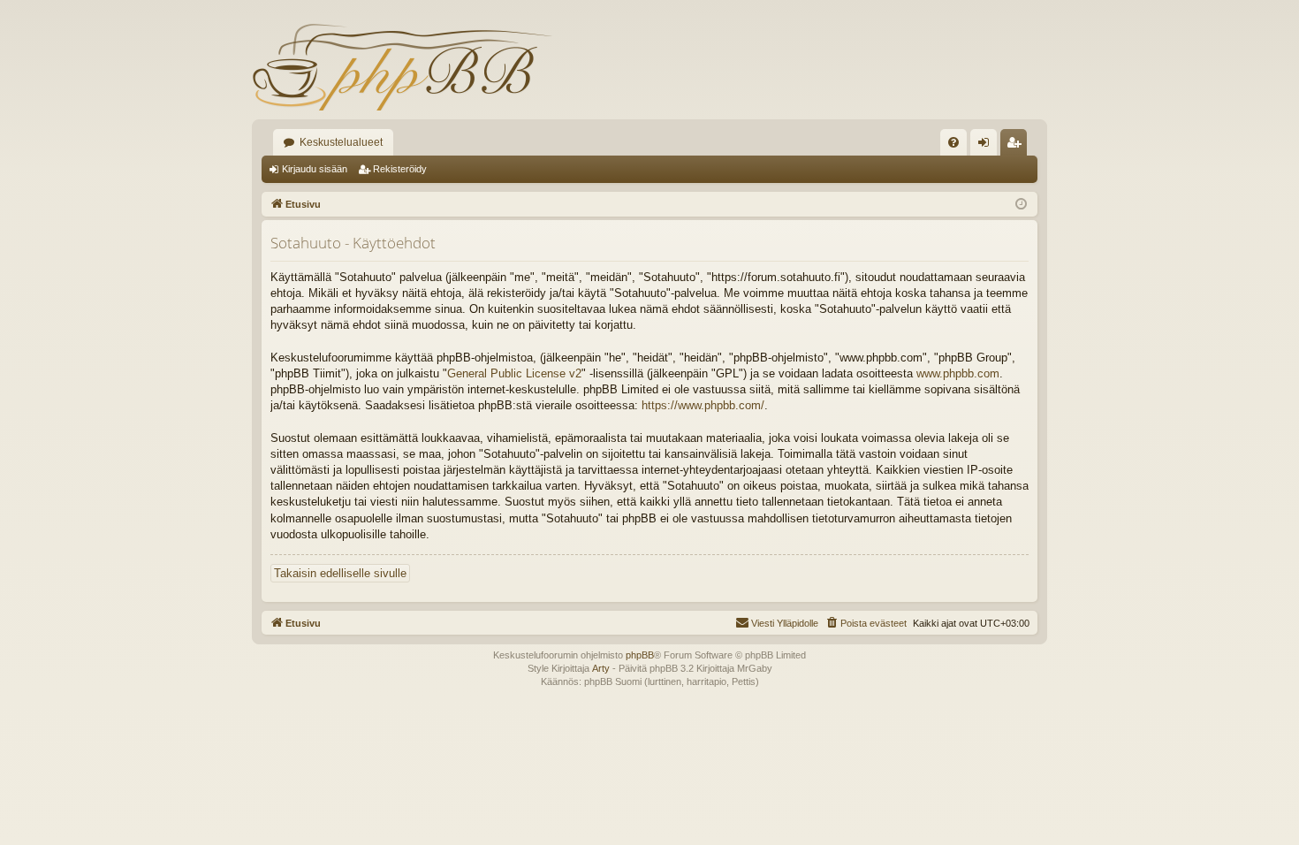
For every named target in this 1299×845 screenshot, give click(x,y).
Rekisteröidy (400, 169)
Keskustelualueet (341, 142)
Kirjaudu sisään (314, 169)
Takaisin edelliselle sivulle (340, 573)
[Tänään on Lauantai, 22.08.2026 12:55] (1021, 204)
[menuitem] (953, 142)
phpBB (640, 655)
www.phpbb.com (957, 373)
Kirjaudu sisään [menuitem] (987, 146)
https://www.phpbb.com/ (703, 405)
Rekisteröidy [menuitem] (1017, 146)
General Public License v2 (514, 373)
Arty (601, 668)
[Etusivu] (402, 66)
